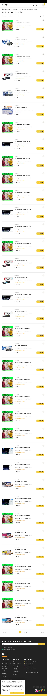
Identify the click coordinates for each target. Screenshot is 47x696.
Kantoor (9, 9)
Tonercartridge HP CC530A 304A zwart (23, 175)
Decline (13, 692)
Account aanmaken (6, 661)
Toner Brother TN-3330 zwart (21, 345)
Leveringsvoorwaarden (6, 671)
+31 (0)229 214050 (29, 663)
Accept (21, 692)
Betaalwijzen (4, 666)
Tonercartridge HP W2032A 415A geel (22, 141)
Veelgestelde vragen (6, 665)
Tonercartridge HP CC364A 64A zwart (22, 515)
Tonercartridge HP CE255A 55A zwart (22, 124)
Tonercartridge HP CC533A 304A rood (22, 396)
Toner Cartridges (22, 9)
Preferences (6, 692)
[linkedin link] (41, 687)
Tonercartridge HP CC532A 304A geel (22, 328)
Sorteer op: (4, 16)
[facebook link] (34, 687)
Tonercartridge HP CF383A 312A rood (22, 600)
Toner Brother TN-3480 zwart (21, 39)
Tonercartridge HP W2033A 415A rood (23, 294)
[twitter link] (44, 687)
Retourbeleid (4, 668)
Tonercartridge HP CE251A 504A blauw (23, 498)
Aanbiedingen (16, 665)
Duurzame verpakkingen (15, 669)
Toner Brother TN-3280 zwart (21, 90)
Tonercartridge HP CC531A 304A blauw (23, 362)
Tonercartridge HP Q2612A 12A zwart (22, 56)
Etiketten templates (17, 663)
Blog (14, 661)
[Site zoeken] (36, 5)
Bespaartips (15, 673)
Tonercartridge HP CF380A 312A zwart (23, 413)
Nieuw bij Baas (16, 666)
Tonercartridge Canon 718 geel (21, 311)
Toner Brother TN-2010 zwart (21, 107)
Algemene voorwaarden (4, 674)
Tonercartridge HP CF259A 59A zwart (22, 464)
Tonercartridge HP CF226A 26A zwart (22, 192)
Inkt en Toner (14, 9)
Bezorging (4, 670)
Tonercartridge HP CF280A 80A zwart (22, 379)
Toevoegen (41, 29)
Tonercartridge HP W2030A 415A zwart (23, 209)
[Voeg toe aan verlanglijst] (43, 20)
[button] (40, 16)
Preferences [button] (7, 690)
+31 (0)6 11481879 (29, 665)
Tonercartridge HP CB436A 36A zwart (22, 158)
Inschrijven (41, 644)
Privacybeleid (4, 676)
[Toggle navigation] (33, 5)
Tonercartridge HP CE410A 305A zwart (23, 243)
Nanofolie (15, 674)
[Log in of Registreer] (39, 5)
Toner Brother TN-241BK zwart (21, 481)
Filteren (24, 694)
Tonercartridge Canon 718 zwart (21, 73)
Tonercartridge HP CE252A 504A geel (22, 447)
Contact (3, 678)
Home (4, 9)
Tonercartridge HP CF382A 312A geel (22, 583)
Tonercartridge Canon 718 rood (21, 260)
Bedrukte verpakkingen (6, 663)
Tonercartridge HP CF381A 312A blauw (23, 566)
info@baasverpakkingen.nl (31, 667)
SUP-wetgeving (16, 671)
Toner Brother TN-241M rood (20, 532)
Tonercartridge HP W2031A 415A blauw (23, 226)
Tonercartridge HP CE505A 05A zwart (22, 22)
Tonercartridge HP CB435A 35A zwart (22, 430)
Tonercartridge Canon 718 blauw (21, 277)
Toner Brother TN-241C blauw (21, 617)
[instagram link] (37, 687)
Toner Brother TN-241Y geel (20, 549)
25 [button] (26, 632)
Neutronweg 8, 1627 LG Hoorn (32, 661)
